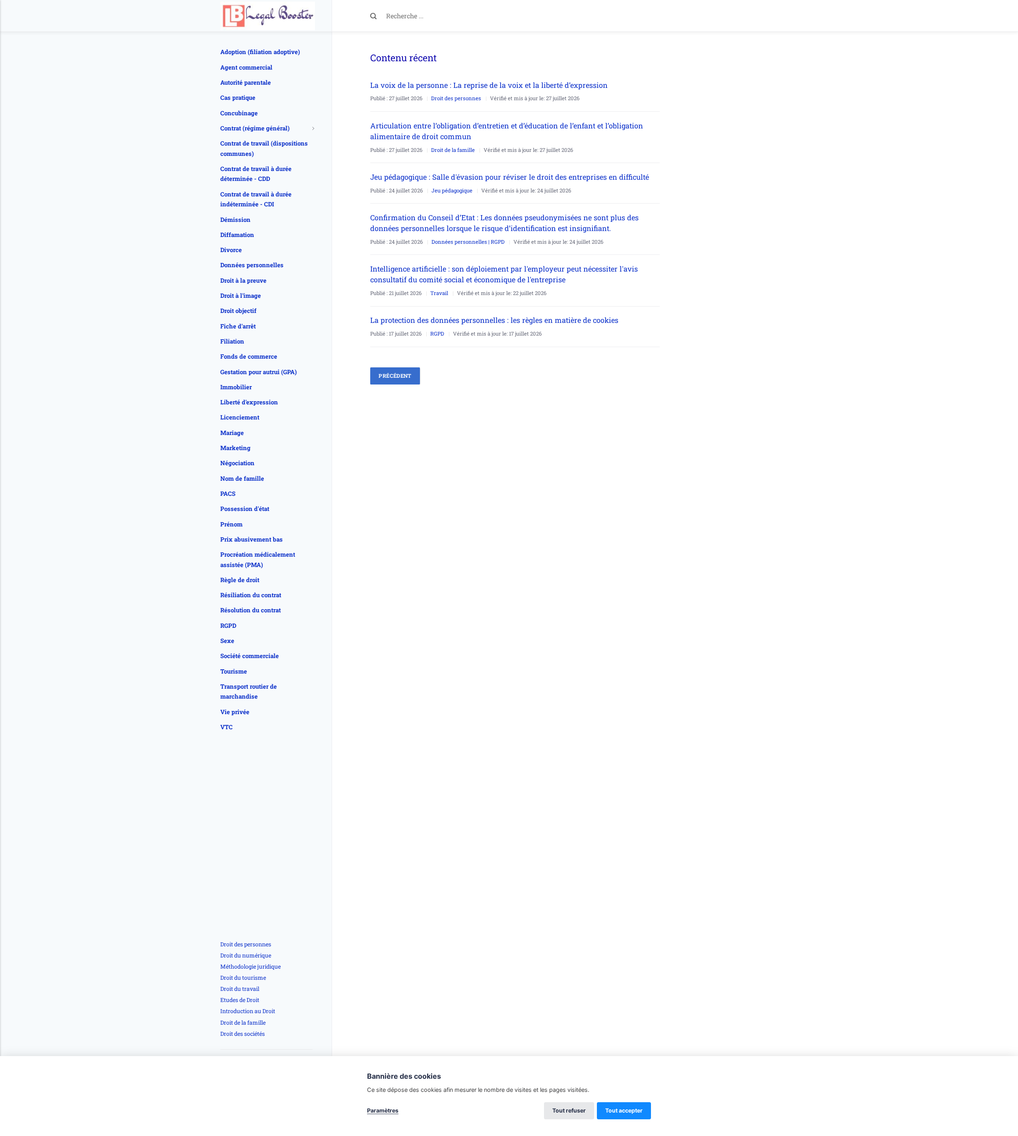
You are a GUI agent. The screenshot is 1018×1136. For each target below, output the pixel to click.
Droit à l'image (240, 295)
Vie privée (234, 712)
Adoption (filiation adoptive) (260, 52)
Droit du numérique (245, 955)
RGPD (437, 333)
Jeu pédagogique (451, 190)
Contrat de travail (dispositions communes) (264, 148)
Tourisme (233, 671)
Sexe (227, 641)
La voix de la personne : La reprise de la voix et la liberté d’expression (490, 85)
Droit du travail (239, 988)
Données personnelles (252, 265)
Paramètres (382, 1110)
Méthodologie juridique (250, 966)
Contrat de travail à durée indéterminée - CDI (255, 199)
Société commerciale (249, 656)
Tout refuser (569, 1110)
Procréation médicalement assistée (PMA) (257, 559)
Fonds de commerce (248, 356)
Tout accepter (624, 1110)
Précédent (395, 375)
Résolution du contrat (250, 610)
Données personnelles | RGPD (468, 241)
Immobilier (236, 387)
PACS (227, 493)
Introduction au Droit (247, 1011)
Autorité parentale (245, 82)
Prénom (231, 524)
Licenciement (239, 417)
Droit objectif (238, 311)
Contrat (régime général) (254, 128)
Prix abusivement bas (251, 539)
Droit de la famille (453, 149)
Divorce (231, 250)
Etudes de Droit (239, 1000)
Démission (235, 219)
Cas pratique (237, 97)
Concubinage (239, 113)
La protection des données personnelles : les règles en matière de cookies (494, 320)
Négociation (237, 463)
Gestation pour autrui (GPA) (258, 372)
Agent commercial (246, 67)
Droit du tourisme (243, 977)
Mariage (232, 433)
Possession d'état (244, 509)
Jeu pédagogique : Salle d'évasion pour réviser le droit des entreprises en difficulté (509, 177)
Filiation (232, 341)
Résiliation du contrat (250, 595)
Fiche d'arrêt (238, 326)
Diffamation (237, 235)
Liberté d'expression (249, 402)
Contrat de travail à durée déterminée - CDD (255, 174)
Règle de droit (239, 580)
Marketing (235, 448)
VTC (226, 727)
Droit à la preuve (243, 280)
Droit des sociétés (242, 1033)
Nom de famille (242, 478)
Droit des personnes (456, 98)
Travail (439, 293)
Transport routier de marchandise (248, 691)
